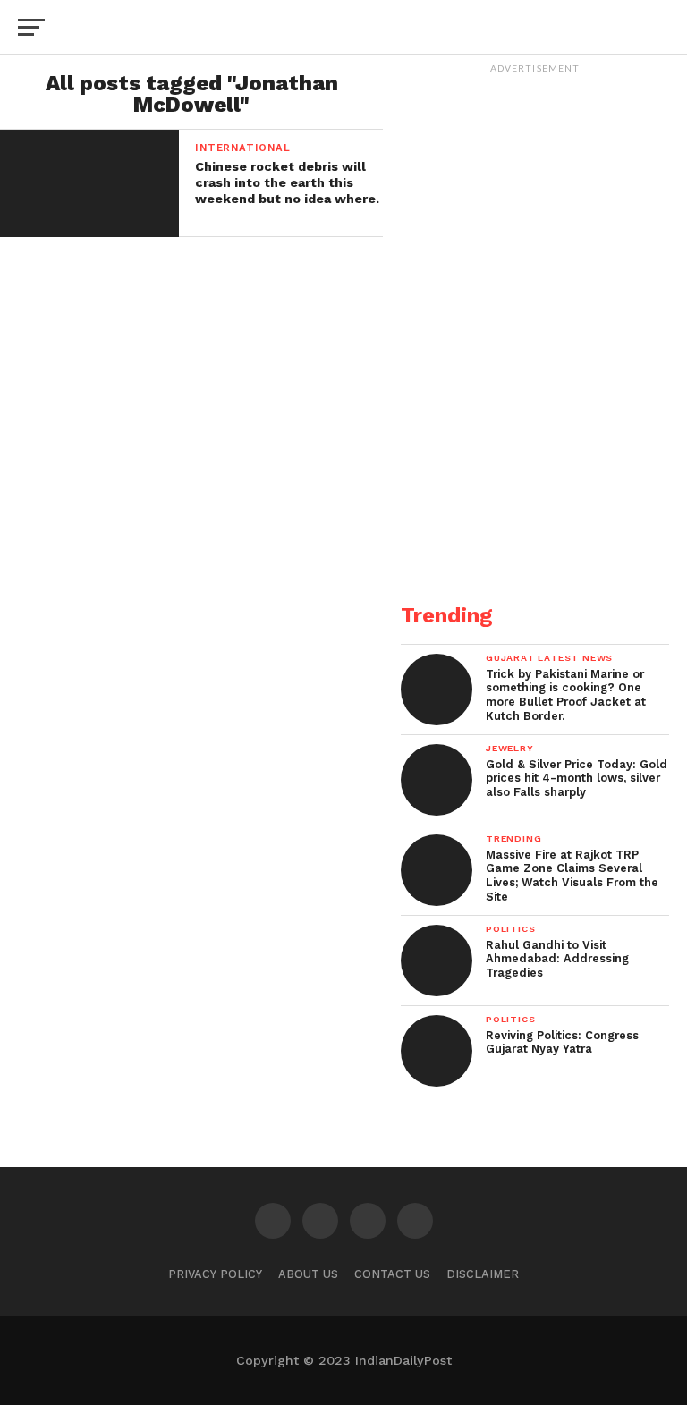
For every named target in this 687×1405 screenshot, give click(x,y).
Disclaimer (482, 1274)
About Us (308, 1274)
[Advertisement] (535, 466)
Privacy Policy (215, 1274)
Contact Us (392, 1274)
